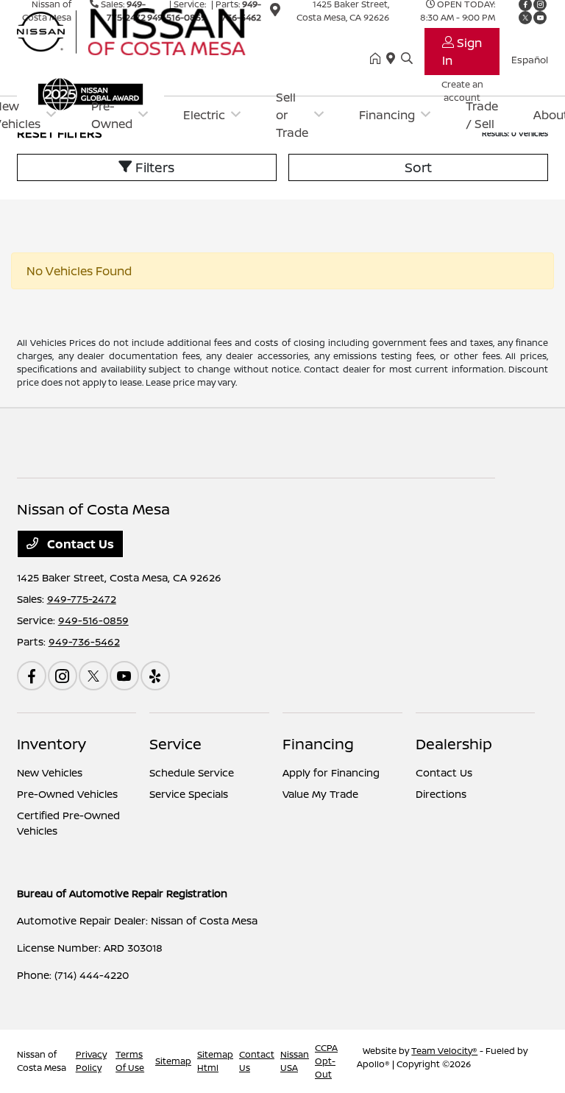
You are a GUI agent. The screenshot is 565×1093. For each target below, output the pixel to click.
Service (175, 744)
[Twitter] (93, 675)
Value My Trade (320, 794)
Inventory (51, 744)
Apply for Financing (331, 772)
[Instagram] (62, 675)
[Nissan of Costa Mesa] (143, 30)
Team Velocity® (444, 1050)
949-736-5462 (84, 641)
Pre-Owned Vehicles (67, 794)
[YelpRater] (155, 675)
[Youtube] (124, 675)
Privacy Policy (91, 1061)
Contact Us (79, 544)
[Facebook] (31, 675)
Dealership (454, 744)
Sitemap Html (215, 1061)
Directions (441, 794)
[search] (407, 59)
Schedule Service (191, 772)
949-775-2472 (81, 599)
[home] (378, 59)
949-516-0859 (93, 620)
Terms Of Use (130, 1061)
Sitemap (173, 1061)
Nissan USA (294, 1061)
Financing (318, 744)
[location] (393, 59)
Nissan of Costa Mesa (41, 1061)
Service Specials (188, 794)
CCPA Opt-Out (326, 1060)
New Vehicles (49, 772)
